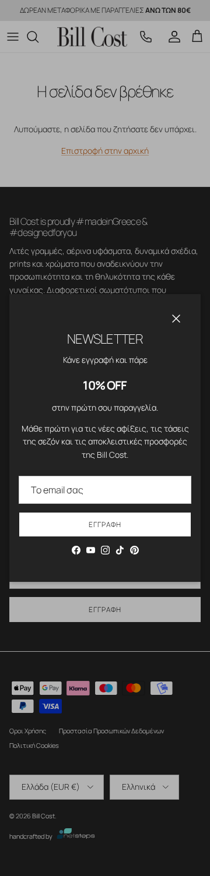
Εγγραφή (105, 524)
